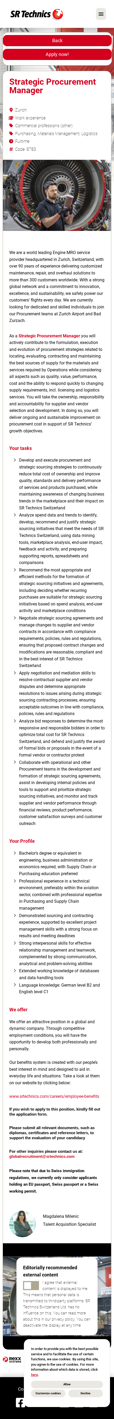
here (34, 1375)
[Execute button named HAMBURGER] (101, 14)
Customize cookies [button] (48, 1393)
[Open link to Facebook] (21, 1403)
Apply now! (57, 54)
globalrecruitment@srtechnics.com (41, 1156)
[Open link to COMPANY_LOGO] (36, 14)
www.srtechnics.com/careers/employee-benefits (54, 1096)
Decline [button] (85, 1393)
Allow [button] (67, 1384)
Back (57, 40)
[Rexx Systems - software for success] (12, 1359)
